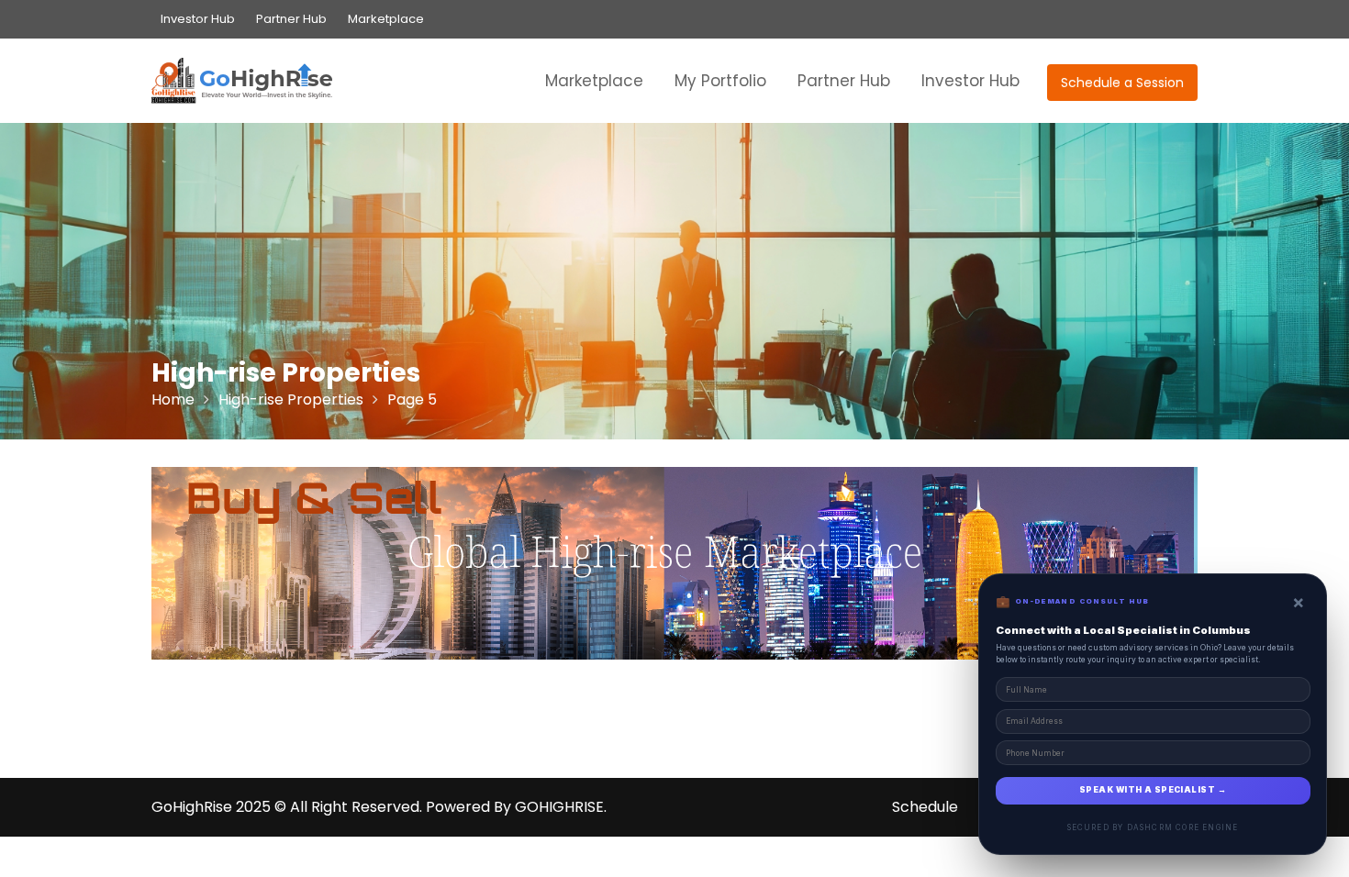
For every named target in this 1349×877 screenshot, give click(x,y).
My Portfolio (720, 81)
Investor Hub (198, 19)
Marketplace (386, 19)
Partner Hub (291, 19)
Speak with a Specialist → (1152, 789)
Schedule (925, 806)
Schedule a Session (1122, 82)
